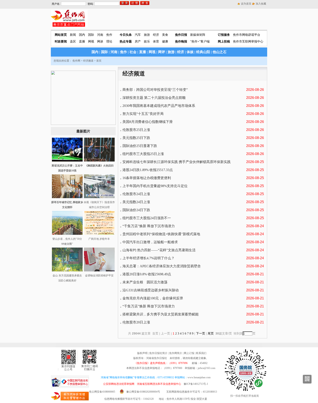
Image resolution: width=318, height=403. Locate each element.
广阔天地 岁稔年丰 (99, 238)
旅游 (147, 34)
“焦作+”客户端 (200, 41)
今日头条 (126, 34)
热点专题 (126, 41)
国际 (91, 34)
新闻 (73, 34)
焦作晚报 (181, 41)
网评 (161, 52)
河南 (100, 34)
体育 (156, 41)
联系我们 (201, 353)
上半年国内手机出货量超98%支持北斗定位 (155, 186)
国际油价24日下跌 (136, 210)
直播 (82, 41)
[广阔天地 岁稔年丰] (99, 233)
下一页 (200, 333)
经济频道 (88, 60)
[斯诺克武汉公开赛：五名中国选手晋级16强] (67, 160)
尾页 (211, 333)
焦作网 (76, 60)
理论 (109, 41)
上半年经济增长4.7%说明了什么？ (148, 258)
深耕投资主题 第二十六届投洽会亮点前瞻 (154, 98)
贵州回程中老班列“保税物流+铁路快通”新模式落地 (161, 234)
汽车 (138, 34)
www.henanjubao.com (199, 377)
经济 (156, 34)
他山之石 (219, 52)
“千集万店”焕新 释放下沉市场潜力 (148, 226)
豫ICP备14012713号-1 (196, 383)
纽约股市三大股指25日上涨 (143, 154)
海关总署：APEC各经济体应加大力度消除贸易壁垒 (161, 266)
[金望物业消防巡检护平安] (99, 270)
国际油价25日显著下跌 (139, 146)
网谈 (100, 41)
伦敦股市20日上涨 (136, 322)
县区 (73, 41)
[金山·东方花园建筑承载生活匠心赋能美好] (67, 270)
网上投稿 (224, 41)
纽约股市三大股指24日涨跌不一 (146, 218)
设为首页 (246, 3)
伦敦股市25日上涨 (136, 130)
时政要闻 (61, 41)
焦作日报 (181, 34)
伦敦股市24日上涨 (136, 194)
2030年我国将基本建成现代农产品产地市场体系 (158, 106)
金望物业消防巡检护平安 (99, 275)
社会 (133, 52)
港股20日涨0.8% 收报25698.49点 (146, 274)
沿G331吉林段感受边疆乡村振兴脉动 (150, 290)
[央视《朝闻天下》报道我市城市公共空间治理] (99, 197)
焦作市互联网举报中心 (248, 41)
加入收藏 (261, 3)
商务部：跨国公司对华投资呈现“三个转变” (155, 89)
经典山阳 (203, 52)
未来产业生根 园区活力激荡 (144, 282)
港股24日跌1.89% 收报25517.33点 (147, 170)
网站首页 (61, 34)
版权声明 (142, 353)
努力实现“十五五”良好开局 (143, 114)
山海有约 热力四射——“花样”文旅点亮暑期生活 (159, 250)
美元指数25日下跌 (136, 138)
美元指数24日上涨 (136, 202)
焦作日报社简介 (158, 353)
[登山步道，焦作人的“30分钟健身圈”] (67, 233)
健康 (165, 41)
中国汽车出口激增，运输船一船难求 (150, 242)
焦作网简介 (175, 353)
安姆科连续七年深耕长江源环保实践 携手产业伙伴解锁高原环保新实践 (176, 162)
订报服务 (224, 34)
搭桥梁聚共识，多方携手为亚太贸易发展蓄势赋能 (160, 314)
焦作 (109, 34)
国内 (82, 34)
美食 (165, 34)
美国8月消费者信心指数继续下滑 (147, 122)
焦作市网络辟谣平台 (246, 34)
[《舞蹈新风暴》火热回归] (99, 160)
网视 (91, 41)
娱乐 (147, 41)
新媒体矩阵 (197, 34)
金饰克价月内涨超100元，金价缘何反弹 (152, 298)
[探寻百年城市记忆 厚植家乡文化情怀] (67, 197)
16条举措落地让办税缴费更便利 (146, 178)
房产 (138, 41)
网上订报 (189, 353)
